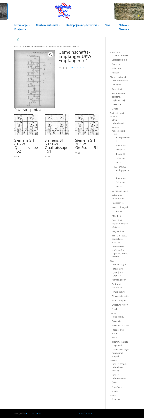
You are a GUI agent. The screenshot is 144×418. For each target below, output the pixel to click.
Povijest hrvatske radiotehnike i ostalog (120, 367)
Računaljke (117, 321)
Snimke (115, 391)
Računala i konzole (120, 325)
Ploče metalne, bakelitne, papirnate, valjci (119, 96)
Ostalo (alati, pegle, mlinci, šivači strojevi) (121, 353)
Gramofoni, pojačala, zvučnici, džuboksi (120, 223)
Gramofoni (117, 89)
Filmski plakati (118, 291)
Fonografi (116, 84)
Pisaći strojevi (118, 316)
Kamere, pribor (119, 279)
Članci (114, 382)
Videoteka (116, 68)
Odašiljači (120, 149)
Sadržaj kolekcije (119, 59)
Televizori (120, 158)
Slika (107, 25)
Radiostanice (118, 203)
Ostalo (119, 162)
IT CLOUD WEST (33, 413)
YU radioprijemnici (120, 191)
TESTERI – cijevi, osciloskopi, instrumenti (119, 239)
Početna (17, 46)
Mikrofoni (116, 216)
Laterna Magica (119, 264)
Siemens (34, 46)
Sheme (123, 29)
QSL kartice (117, 211)
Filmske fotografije (120, 296)
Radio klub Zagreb (120, 207)
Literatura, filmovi (120, 304)
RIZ (115, 134)
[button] (50, 54)
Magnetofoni (118, 231)
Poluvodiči (120, 154)
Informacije (21, 25)
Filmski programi (119, 300)
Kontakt (115, 72)
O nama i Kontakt (120, 55)
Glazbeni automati (120, 80)
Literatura (116, 104)
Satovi (115, 337)
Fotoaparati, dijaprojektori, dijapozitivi (118, 272)
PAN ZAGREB (120, 167)
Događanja (117, 387)
